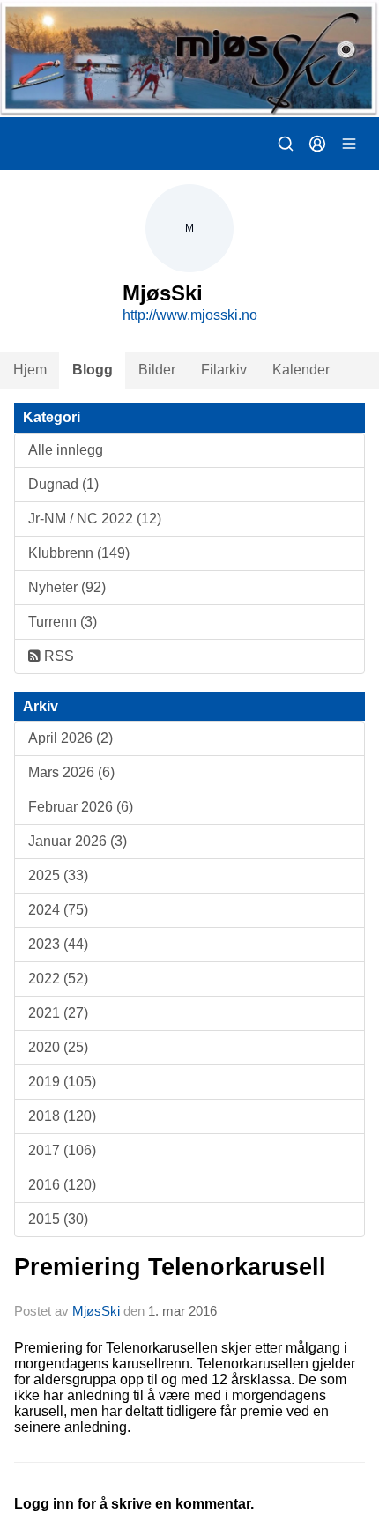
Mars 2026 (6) (71, 772)
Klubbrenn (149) (79, 552)
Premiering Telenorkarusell (170, 1267)
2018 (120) (62, 1116)
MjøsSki (96, 1310)
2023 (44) (58, 944)
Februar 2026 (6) (80, 806)
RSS (57, 656)
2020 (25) (58, 1047)
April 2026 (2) (70, 737)
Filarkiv (224, 369)
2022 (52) (58, 978)
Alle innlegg (65, 449)
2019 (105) (62, 1081)
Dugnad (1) (63, 484)
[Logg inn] (317, 143)
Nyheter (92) (67, 587)
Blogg (92, 369)
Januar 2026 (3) (77, 841)
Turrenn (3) (62, 621)
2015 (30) (58, 1219)
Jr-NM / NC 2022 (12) (94, 518)
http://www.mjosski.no (190, 315)
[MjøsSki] (189, 58)
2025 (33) (58, 875)
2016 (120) (62, 1184)
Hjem (30, 369)
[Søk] (285, 143)
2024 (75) (58, 909)
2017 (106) (62, 1150)
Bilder (156, 369)
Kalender (301, 369)
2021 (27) (58, 1012)
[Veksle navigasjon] (349, 143)
